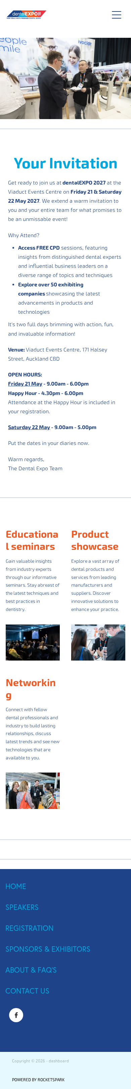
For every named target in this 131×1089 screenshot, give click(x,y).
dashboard (59, 1061)
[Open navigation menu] (116, 15)
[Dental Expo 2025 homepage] (54, 14)
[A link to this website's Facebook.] (16, 1015)
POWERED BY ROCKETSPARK (38, 1080)
